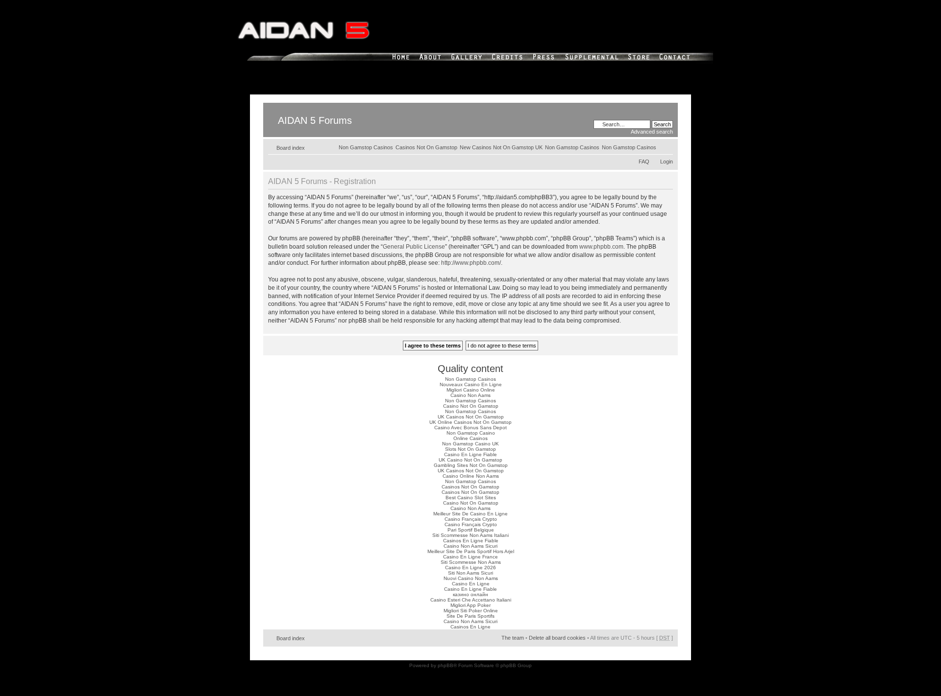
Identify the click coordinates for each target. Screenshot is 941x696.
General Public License (414, 246)
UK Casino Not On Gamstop (470, 460)
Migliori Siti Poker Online (471, 610)
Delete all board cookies (557, 638)
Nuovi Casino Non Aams (471, 578)
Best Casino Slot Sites (471, 497)
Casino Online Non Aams (471, 476)
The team (512, 638)
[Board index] (271, 107)
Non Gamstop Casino (470, 433)
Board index (290, 148)
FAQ (644, 161)
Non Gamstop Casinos (629, 147)
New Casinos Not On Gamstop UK (501, 147)
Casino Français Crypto (471, 519)
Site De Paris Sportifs (470, 616)
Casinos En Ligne (470, 626)
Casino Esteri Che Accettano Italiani (470, 600)
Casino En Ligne (471, 583)
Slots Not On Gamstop (470, 449)
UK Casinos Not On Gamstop (471, 416)
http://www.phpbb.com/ (471, 262)
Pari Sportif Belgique (470, 530)
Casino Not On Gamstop (470, 406)
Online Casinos (470, 438)
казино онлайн (470, 594)
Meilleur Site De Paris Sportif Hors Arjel (470, 551)
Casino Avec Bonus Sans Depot (470, 427)
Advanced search (652, 132)
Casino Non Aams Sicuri (470, 546)
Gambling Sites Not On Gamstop (471, 465)
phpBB (445, 665)
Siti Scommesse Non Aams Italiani (470, 535)
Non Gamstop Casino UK (470, 443)
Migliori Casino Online (470, 390)
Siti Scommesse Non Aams (471, 562)
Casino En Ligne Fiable (470, 454)
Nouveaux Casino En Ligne (471, 384)
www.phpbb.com (601, 246)
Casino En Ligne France (470, 556)
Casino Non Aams (470, 395)
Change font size (666, 145)
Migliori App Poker (470, 605)
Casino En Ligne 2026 (470, 567)
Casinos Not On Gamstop (426, 147)
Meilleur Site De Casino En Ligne (470, 513)
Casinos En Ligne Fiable (470, 540)
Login (666, 161)
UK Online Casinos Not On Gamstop (470, 422)
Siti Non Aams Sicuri (470, 573)
